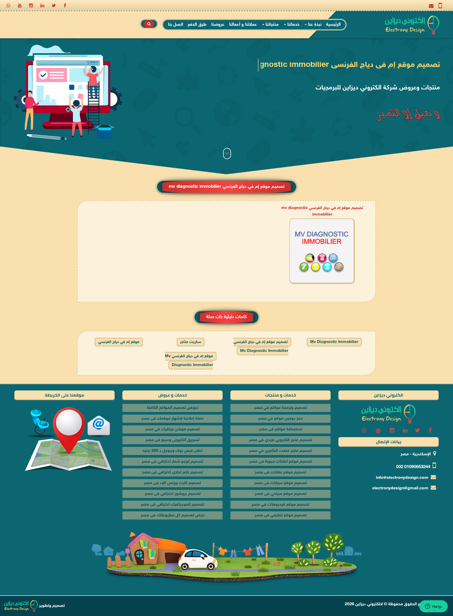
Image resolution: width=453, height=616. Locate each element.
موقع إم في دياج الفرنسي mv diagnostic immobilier (189, 360)
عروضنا (217, 24)
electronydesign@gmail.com (400, 488)
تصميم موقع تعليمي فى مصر (281, 515)
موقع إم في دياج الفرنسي (118, 342)
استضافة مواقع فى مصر (280, 429)
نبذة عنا (314, 24)
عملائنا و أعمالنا (243, 24)
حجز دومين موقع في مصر (280, 418)
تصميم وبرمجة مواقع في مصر (280, 407)
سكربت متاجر (190, 342)
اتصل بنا (175, 24)
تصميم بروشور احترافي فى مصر (173, 493)
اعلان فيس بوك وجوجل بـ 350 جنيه (172, 450)
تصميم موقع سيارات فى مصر (280, 483)
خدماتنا (292, 24)
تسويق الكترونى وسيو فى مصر (172, 440)
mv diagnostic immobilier (334, 342)
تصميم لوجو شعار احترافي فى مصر (172, 461)
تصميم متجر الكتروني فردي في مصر (280, 440)
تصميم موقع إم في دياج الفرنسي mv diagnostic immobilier (261, 346)
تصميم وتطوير (51, 605)
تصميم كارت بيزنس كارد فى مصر (172, 483)
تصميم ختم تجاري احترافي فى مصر (172, 472)
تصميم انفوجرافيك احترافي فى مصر (172, 504)
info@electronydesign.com (402, 477)
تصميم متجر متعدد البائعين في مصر (280, 450)
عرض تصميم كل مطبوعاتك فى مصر (172, 515)
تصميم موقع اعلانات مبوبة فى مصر (280, 461)
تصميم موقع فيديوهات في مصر (280, 504)
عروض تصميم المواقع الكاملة (172, 407)
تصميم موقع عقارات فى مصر (280, 472)
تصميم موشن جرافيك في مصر (172, 429)
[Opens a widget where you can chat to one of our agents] (433, 606)
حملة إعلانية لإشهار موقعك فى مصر (172, 418)
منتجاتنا (271, 24)
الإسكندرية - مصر (416, 454)
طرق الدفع (197, 24)
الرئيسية (333, 24)
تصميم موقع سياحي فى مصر (280, 493)
